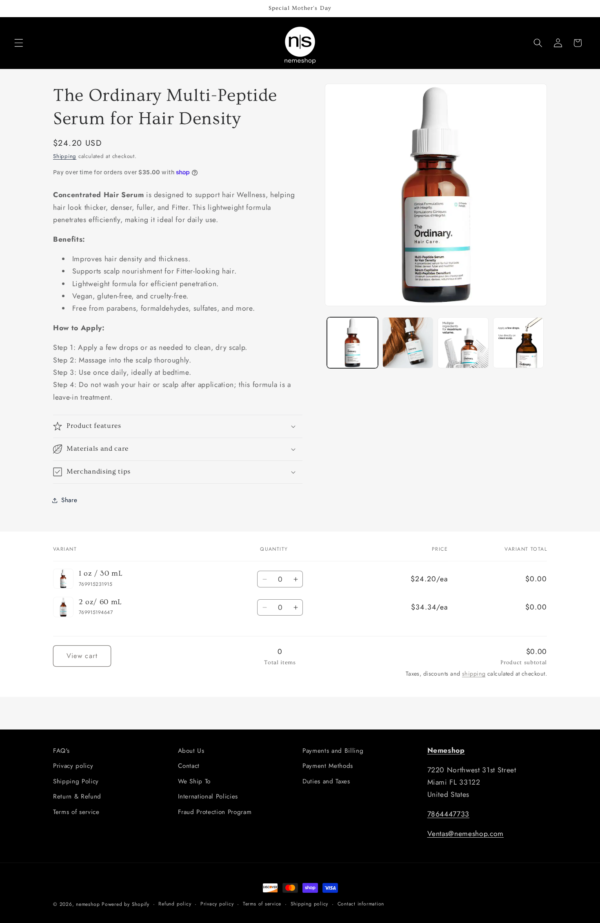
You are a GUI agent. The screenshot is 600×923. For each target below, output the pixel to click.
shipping (474, 673)
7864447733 (448, 814)
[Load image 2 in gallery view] (407, 342)
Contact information (361, 903)
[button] (19, 43)
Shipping (64, 156)
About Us (191, 750)
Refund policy (174, 903)
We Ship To (194, 781)
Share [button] (69, 500)
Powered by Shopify (125, 904)
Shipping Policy (76, 781)
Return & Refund (77, 796)
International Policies (208, 796)
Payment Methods (327, 765)
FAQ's (61, 750)
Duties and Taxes (326, 781)
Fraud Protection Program (215, 811)
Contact (189, 765)
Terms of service (76, 811)
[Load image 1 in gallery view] (352, 342)
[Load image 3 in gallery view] (463, 342)
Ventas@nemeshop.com (465, 833)
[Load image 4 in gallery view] (518, 342)
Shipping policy (310, 903)
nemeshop (88, 904)
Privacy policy (73, 765)
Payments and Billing (332, 750)
